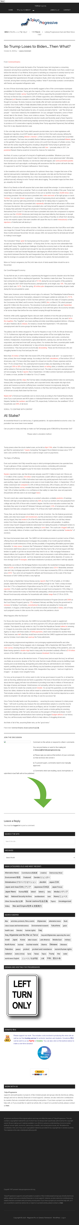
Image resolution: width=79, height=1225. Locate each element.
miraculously (62, 220)
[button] (33, 10)
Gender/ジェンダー (42, 877)
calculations (54, 358)
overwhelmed (33, 605)
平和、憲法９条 (54, 958)
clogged (64, 528)
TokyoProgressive (39, 22)
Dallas (61, 608)
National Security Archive (21, 896)
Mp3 (6, 896)
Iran (46, 147)
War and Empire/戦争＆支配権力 (27, 906)
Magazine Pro (31, 1218)
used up (31, 637)
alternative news (55, 921)
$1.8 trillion (71, 650)
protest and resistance (42, 949)
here (7, 1106)
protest (26, 949)
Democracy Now (55, 873)
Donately (39, 1041)
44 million (27, 477)
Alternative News (12, 873)
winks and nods (48, 195)
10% (61, 284)
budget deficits (57, 715)
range (51, 594)
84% (17, 404)
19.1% (70, 297)
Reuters (7, 474)
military (67, 940)
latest (33, 892)
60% (39, 501)
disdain (39, 688)
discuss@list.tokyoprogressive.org (47, 750)
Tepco (44, 954)
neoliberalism (40, 896)
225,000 (19, 214)
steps (24, 380)
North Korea (10, 944)
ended (24, 520)
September (68, 305)
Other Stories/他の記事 (14, 901)
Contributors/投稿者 (29, 873)
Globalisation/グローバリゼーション (20, 882)
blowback (45, 653)
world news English (12, 958)
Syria (29, 954)
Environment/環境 (12, 877)
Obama (44, 945)
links (49, 892)
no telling (48, 367)
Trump (51, 954)
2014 (56, 568)
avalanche (68, 530)
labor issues (32, 940)
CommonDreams (14, 62)
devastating (43, 348)
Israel (7, 940)
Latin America (45, 940)
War (58, 954)
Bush (65, 921)
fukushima (55, 926)
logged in (16, 825)
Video (7, 906)
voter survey (8, 648)
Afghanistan (41, 921)
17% (31, 602)
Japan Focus (57, 887)
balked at (64, 626)
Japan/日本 (54, 882)
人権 (42, 958)
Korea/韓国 (23, 892)
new (49, 896)
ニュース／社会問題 (30, 958)
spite (22, 241)
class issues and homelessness (17, 926)
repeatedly (40, 204)
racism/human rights (63, 949)
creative (43, 873)
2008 (69, 600)
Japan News (10, 891)
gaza (65, 926)
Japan (14, 940)
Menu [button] (2, 1)
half (19, 634)
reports (25, 372)
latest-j (42, 892)
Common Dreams (17, 728)
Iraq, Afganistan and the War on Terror (21, 935)
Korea (22, 940)
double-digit (25, 650)
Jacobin (42, 882)
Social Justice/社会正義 (31, 728)
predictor (60, 498)
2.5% (52, 506)
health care (9, 930)
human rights (30, 930)
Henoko (19, 930)
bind (38, 493)
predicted (7, 150)
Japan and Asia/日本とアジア (18, 887)
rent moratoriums (31, 517)
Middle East (57, 940)
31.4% (39, 281)
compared (24, 485)
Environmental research (40, 926)
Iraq (40, 930)
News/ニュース (60, 896)
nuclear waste (32, 944)
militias (7, 198)
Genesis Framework (45, 1218)
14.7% (19, 286)
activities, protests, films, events (22, 921)
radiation (8, 954)
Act (48, 302)
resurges (23, 560)
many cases (17, 546)
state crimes (19, 954)
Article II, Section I (31, 137)
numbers (22, 401)
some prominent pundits (64, 161)
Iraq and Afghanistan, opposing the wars (55, 935)
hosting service (30, 1038)
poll (14, 99)
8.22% (11, 568)
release (24, 324)
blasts (22, 198)
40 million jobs (39, 286)
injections (7, 222)
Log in (63, 1218)
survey (23, 94)
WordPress (56, 1218)
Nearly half (8, 396)
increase (7, 605)
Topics (53, 901)
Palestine (9, 949)
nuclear (20, 945)
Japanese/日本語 (41, 887)
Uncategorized (65, 901)
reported (7, 589)
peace (18, 949)
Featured (27, 877)
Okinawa (53, 944)
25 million (15, 356)
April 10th (48, 447)
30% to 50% (16, 367)
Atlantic (68, 139)
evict (43, 528)
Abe (6, 921)
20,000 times (64, 193)
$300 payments (37, 632)
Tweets (27, 450)
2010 (10, 573)
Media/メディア (61, 892)
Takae (36, 954)
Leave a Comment (25, 51)
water (65, 954)
